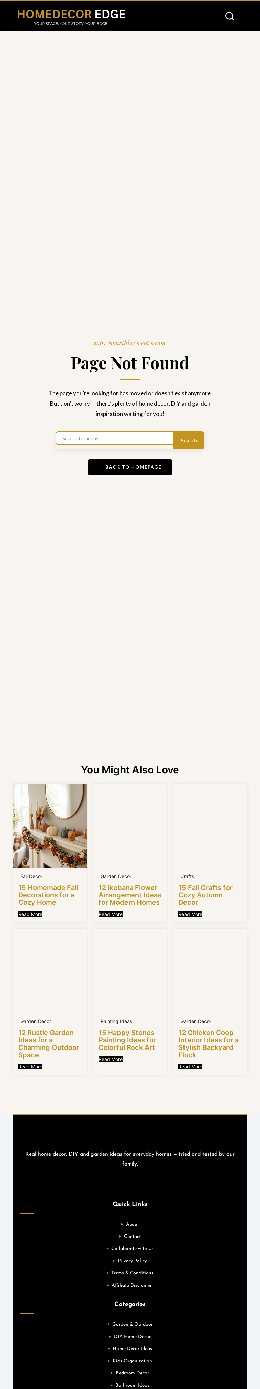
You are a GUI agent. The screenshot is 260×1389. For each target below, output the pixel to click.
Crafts (187, 876)
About (132, 1224)
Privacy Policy (132, 1261)
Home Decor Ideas (132, 1348)
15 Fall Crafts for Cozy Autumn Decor (205, 895)
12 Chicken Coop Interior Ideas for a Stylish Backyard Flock (208, 1044)
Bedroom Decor (132, 1373)
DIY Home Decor (132, 1336)
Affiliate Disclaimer (132, 1285)
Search (189, 440)
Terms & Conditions (132, 1273)
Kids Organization (132, 1361)
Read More (30, 914)
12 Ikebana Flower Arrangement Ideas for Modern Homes (130, 895)
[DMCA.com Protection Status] (130, 1183)
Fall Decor (31, 876)
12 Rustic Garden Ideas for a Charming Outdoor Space (48, 1044)
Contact (132, 1236)
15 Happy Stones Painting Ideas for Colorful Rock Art (127, 1040)
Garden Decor (116, 876)
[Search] (229, 16)
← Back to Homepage (130, 467)
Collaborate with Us (132, 1248)
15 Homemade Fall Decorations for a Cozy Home (48, 895)
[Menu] (244, 16)
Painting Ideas (116, 1021)
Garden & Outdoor (132, 1324)
